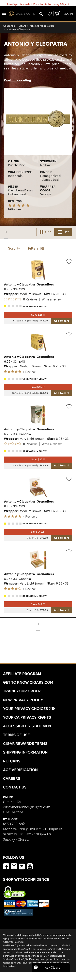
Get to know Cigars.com (28, 682)
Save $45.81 (38, 387)
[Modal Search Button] (41, 14)
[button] (51, 967)
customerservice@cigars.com (26, 807)
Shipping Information (25, 752)
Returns (11, 761)
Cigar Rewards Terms (25, 743)
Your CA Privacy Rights (27, 717)
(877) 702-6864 (14, 824)
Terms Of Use (16, 734)
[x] (22, 866)
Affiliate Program (22, 673)
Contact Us (12, 802)
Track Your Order (22, 691)
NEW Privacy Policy (23, 699)
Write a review (52, 299)
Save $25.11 (38, 314)
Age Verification (20, 769)
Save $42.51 (38, 531)
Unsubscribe (13, 812)
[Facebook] (6, 867)
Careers (11, 778)
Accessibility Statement (28, 725)
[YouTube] (30, 867)
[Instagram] (14, 867)
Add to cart (61, 320)
